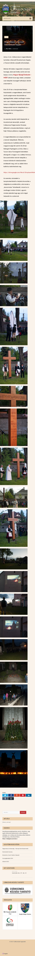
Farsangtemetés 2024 (7, 858)
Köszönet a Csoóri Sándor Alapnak (10, 855)
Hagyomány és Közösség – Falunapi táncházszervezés (15, 848)
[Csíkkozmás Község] (17, 8)
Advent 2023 (5, 861)
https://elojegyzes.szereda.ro (9, 838)
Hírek (6, 37)
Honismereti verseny (7, 852)
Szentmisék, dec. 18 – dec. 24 (19, 873)
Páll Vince (8, 48)
